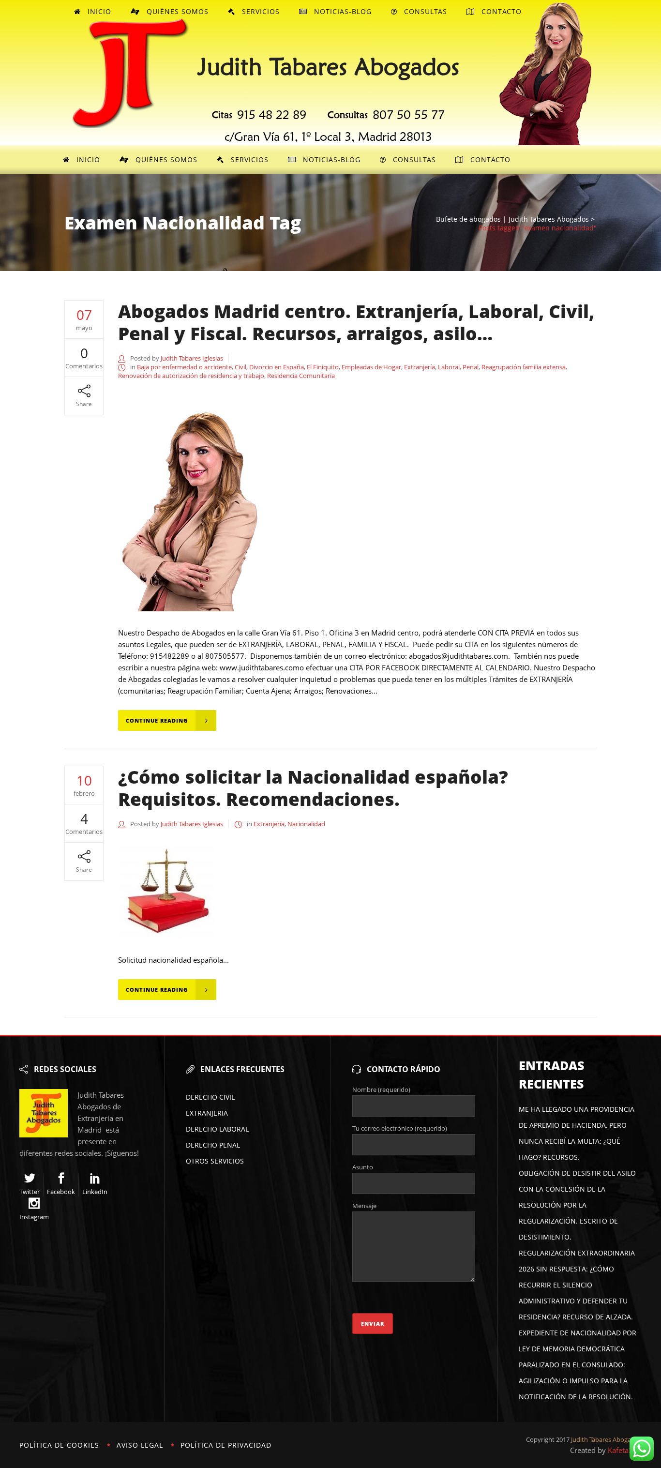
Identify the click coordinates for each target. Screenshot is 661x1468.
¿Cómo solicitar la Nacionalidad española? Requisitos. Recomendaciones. (313, 787)
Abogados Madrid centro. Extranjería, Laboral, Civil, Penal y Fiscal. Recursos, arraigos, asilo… (356, 322)
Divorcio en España (276, 367)
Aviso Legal (140, 1445)
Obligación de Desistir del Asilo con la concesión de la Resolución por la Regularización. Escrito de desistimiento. (577, 1204)
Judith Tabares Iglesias (192, 358)
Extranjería (419, 367)
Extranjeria (207, 1113)
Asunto (362, 1167)
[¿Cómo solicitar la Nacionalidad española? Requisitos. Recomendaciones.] (166, 890)
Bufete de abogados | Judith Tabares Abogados (512, 219)
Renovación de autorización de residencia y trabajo (191, 375)
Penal (471, 367)
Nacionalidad (306, 823)
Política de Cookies (59, 1445)
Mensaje (364, 1205)
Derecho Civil (210, 1097)
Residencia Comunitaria (301, 375)
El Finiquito (323, 367)
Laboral (449, 367)
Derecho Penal (213, 1145)
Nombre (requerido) (381, 1089)
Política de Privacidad (225, 1445)
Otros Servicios (215, 1160)
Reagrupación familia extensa (523, 367)
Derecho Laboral (217, 1129)
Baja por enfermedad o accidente (184, 367)
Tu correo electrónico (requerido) (399, 1128)
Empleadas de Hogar (371, 367)
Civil (240, 367)
